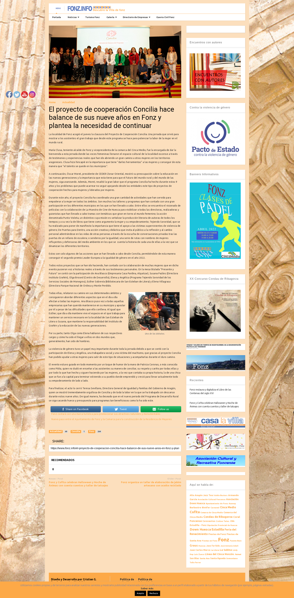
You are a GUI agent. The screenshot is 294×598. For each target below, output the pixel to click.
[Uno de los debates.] (153, 329)
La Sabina (226, 549)
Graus (194, 545)
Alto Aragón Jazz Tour (202, 495)
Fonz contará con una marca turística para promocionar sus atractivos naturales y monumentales (105, 414)
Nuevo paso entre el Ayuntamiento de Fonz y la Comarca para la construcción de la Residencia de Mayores (111, 419)
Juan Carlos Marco (200, 550)
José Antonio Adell (229, 546)
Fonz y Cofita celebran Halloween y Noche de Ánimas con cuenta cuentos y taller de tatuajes (78, 484)
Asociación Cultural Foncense (211, 499)
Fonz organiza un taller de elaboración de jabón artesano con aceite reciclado (151, 484)
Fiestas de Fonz (217, 534)
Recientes (196, 380)
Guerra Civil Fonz (165, 17)
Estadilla (218, 529)
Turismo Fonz (92, 17)
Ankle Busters (220, 495)
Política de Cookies (127, 581)
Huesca (202, 546)
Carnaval (215, 507)
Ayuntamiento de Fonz (217, 503)
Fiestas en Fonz (209, 541)
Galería (110, 17)
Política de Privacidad (145, 581)
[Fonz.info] (96, 9)
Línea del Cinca (214, 554)
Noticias (72, 17)
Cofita (195, 512)
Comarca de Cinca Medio (211, 513)
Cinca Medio (228, 507)
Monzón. (229, 554)
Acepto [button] (140, 593)
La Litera (215, 550)
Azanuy (232, 503)
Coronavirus (208, 521)
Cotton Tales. (223, 521)
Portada (56, 17)
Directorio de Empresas (135, 17)
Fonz (223, 539)
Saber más (147, 588)
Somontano (232, 558)
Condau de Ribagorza (218, 516)
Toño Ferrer (195, 562)
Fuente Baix (235, 541)
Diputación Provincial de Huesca (222, 525)
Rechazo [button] (154, 593)
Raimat (238, 554)
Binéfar (206, 507)
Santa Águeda (218, 558)
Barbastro (195, 507)
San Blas (194, 558)
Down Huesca (200, 529)
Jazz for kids (213, 546)
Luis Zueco (199, 554)
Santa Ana (205, 558)
